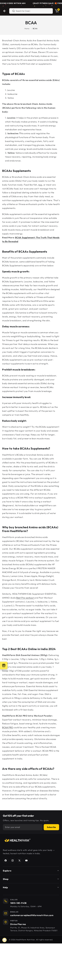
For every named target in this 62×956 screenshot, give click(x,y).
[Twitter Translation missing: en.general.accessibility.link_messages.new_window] (19, 860)
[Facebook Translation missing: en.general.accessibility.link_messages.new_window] (5, 860)
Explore (7, 870)
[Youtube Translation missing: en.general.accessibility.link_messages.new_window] (26, 860)
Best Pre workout (25, 597)
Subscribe (51, 827)
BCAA (35, 28)
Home (27, 28)
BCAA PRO (7, 727)
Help (5, 887)
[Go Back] (4, 11)
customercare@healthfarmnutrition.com (31, 915)
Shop (5, 879)
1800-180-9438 (18, 903)
